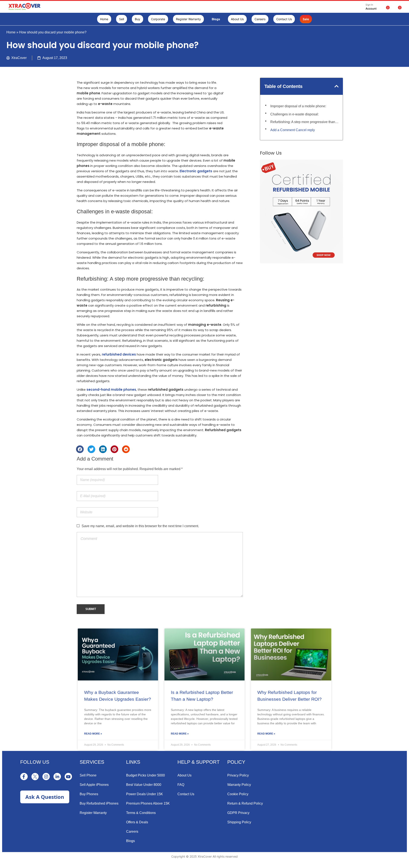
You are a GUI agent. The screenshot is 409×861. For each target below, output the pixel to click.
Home (11, 32)
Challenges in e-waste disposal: (294, 114)
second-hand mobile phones (111, 389)
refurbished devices (119, 354)
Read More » (93, 733)
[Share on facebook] (80, 449)
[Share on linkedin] (103, 449)
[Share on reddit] (126, 449)
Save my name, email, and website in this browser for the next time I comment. (140, 526)
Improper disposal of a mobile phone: (298, 106)
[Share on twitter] (91, 449)
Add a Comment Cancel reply (292, 130)
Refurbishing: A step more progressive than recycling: (304, 122)
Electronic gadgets (196, 171)
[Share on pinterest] (114, 449)
